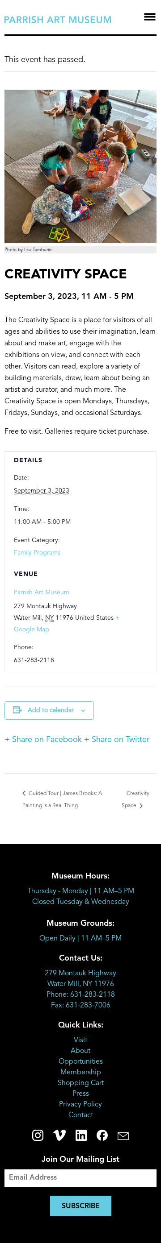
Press (80, 1094)
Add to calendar (51, 710)
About (80, 1051)
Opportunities (81, 1061)
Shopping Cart (81, 1083)
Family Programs (37, 553)
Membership (80, 1072)
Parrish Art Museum (41, 592)
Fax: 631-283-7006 (80, 1005)
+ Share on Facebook (43, 740)
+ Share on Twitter (116, 740)
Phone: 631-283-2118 (81, 995)
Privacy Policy (80, 1104)
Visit (80, 1040)
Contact (80, 1115)
